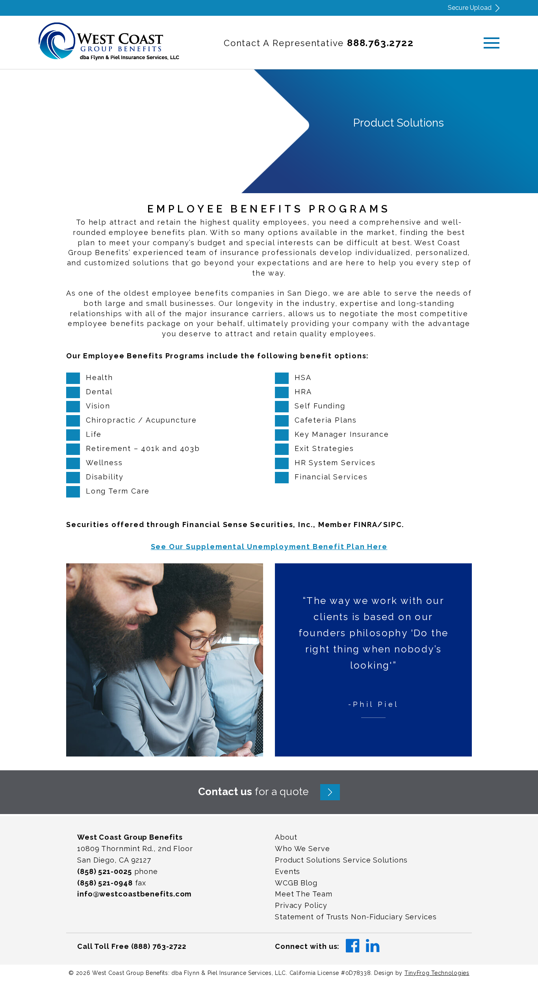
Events (287, 871)
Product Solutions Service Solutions (341, 860)
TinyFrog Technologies (436, 973)
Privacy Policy (301, 905)
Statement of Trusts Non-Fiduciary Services (356, 917)
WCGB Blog (296, 883)
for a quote (253, 792)
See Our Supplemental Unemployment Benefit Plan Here (269, 546)
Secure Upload (470, 7)
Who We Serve (302, 848)
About (286, 837)
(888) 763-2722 (159, 946)
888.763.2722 (380, 42)
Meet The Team (303, 894)
